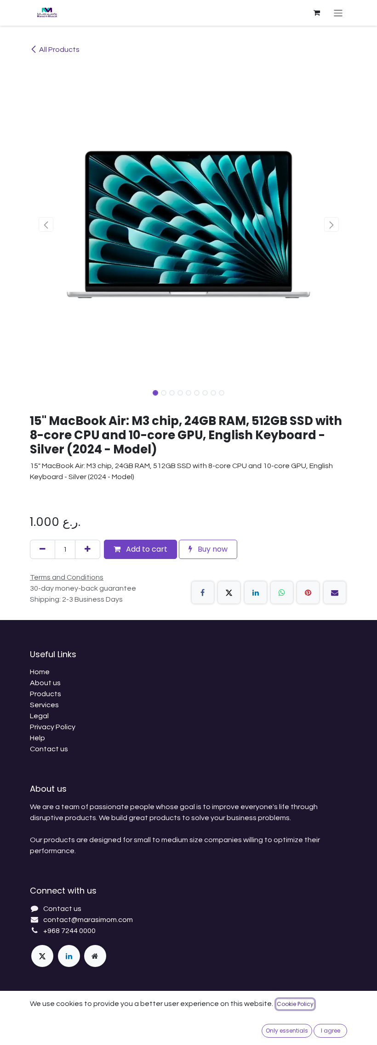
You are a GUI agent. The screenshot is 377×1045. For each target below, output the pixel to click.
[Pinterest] (308, 592)
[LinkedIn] (256, 592)
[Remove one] (42, 549)
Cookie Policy (295, 1004)
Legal (39, 716)
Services (44, 705)
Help (37, 738)
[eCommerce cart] (317, 13)
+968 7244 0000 (69, 930)
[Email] (335, 592)
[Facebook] (203, 592)
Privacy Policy (52, 727)
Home (40, 672)
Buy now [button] (212, 549)
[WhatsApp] (282, 592)
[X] (229, 592)
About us (45, 683)
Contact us (49, 749)
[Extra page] (95, 956)
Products (45, 694)
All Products (59, 49)
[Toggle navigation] (338, 13)
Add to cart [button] (145, 549)
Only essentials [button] (287, 1030)
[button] (46, 224)
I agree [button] (330, 1030)
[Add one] (87, 549)
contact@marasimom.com (88, 919)
